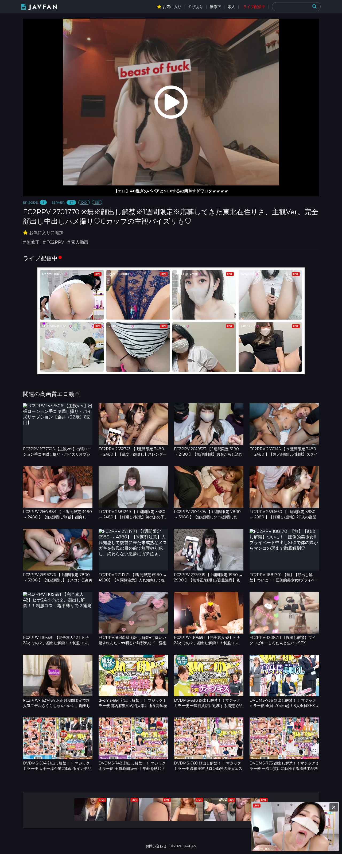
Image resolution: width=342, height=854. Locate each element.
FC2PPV (55, 242)
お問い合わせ (156, 846)
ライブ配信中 (254, 6)
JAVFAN (43, 7)
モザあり (195, 6)
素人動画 (79, 242)
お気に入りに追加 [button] (46, 232)
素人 (231, 6)
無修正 (215, 6)
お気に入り (172, 6)
